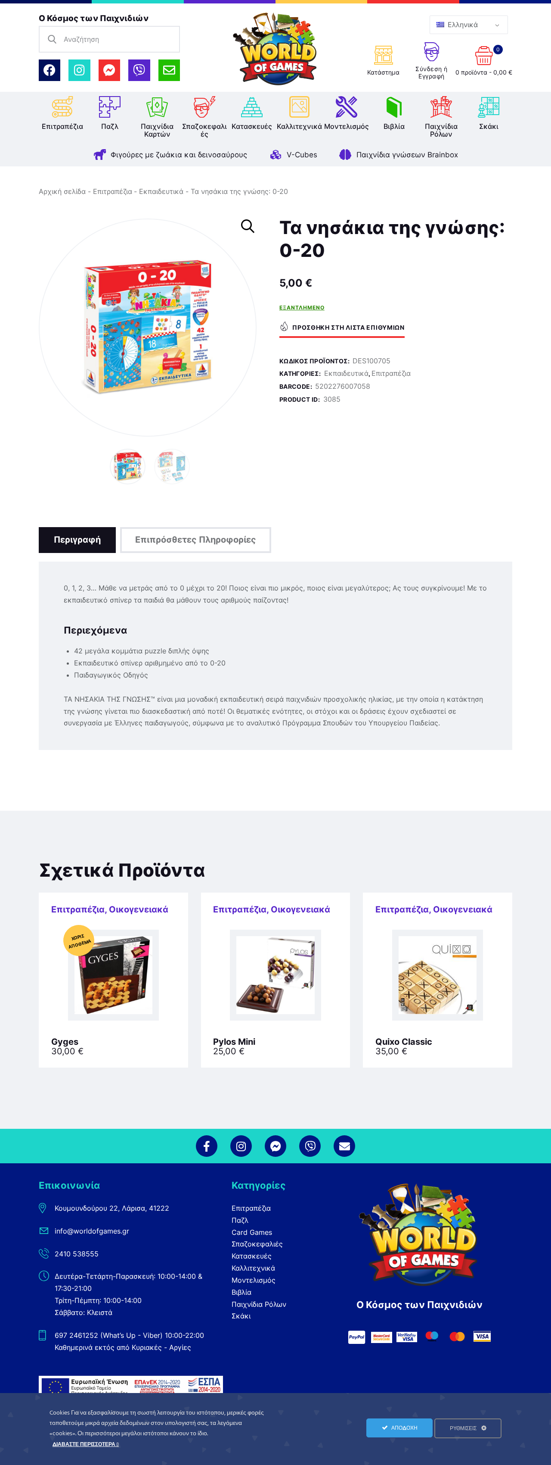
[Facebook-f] (206, 1146)
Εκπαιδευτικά (161, 191)
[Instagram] (79, 70)
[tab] (77, 540)
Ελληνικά (462, 24)
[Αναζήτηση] (52, 39)
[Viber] (139, 70)
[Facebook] (49, 70)
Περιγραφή (77, 539)
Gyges (64, 1042)
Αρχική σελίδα (62, 191)
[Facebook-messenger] (109, 70)
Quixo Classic (403, 1042)
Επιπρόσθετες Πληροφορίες (195, 539)
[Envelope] (169, 70)
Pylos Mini (234, 1042)
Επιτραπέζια (112, 191)
